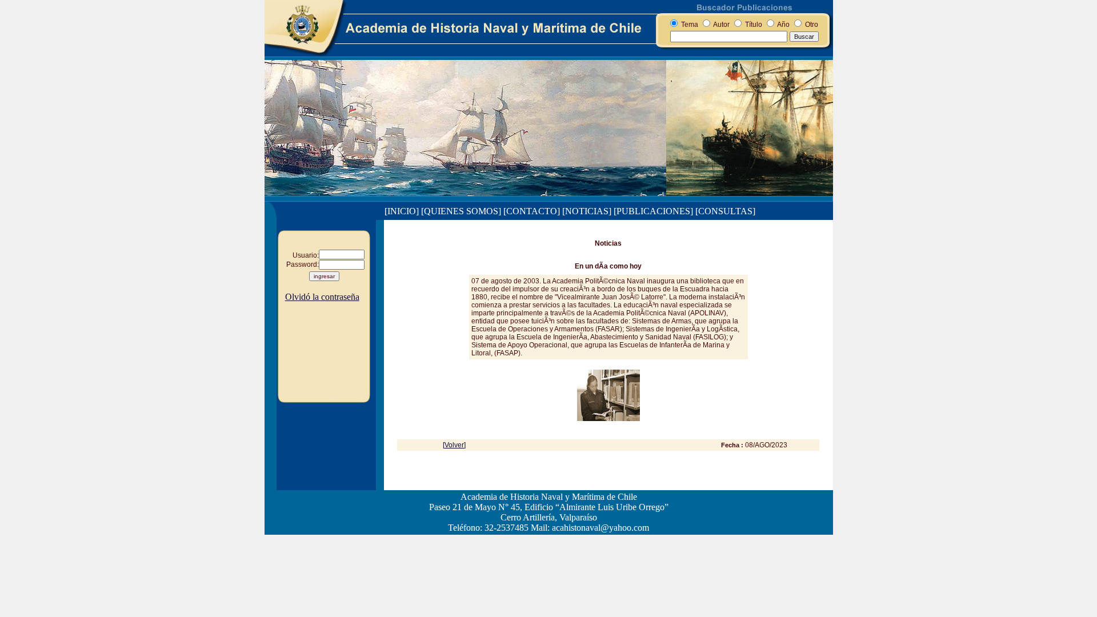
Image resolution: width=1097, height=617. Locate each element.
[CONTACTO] (531, 211)
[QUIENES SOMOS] (461, 211)
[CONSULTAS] (725, 211)
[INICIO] (402, 211)
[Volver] (454, 445)
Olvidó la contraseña (322, 297)
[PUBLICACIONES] (653, 211)
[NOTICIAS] (586, 211)
